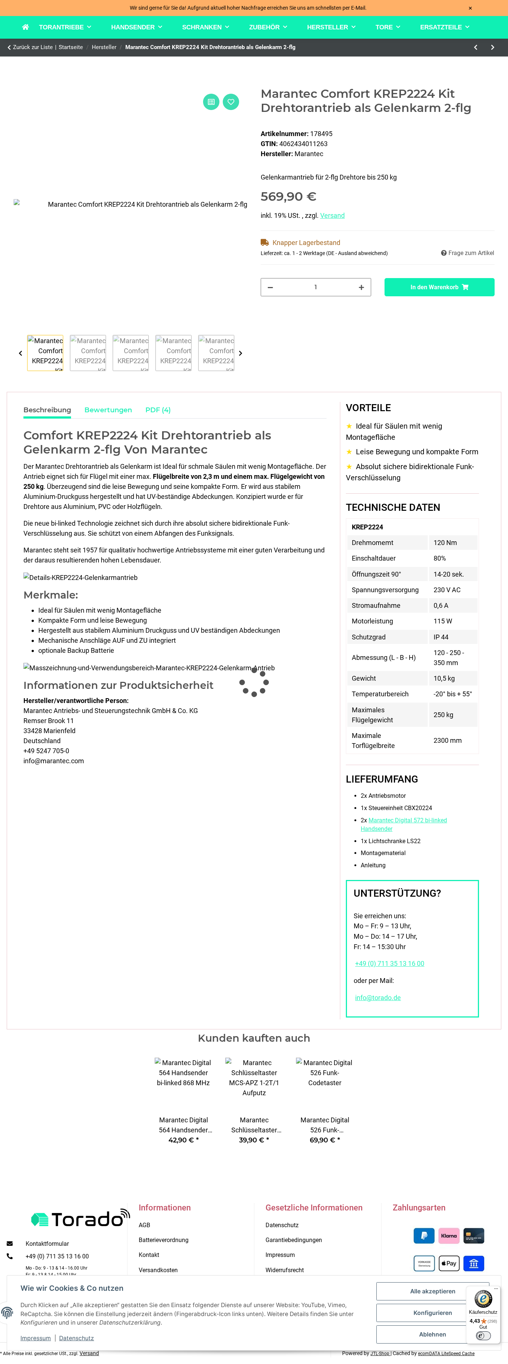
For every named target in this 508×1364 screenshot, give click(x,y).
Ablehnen (432, 1334)
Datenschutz (76, 1338)
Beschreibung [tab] (47, 410)
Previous (20, 353)
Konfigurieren (433, 1312)
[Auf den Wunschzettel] (231, 102)
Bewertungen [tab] (108, 410)
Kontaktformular (47, 1243)
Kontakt (149, 1254)
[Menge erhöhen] (361, 287)
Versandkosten (158, 1270)
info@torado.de (378, 998)
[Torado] (30, 27)
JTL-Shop (380, 1353)
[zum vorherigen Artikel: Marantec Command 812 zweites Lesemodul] (475, 48)
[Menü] (496, 1290)
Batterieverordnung (164, 1240)
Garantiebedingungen (294, 1240)
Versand (332, 215)
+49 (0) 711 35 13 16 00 (389, 964)
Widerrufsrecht (285, 1270)
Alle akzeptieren (433, 1291)
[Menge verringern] (270, 287)
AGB (144, 1225)
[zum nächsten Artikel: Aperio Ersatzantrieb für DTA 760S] (492, 48)
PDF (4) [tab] (158, 410)
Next (240, 353)
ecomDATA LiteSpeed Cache (446, 1353)
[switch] (483, 1335)
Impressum (35, 1338)
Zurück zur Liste (33, 47)
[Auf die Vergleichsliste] (211, 102)
